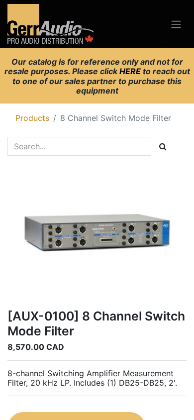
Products (32, 118)
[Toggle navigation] (176, 24)
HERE (131, 71)
